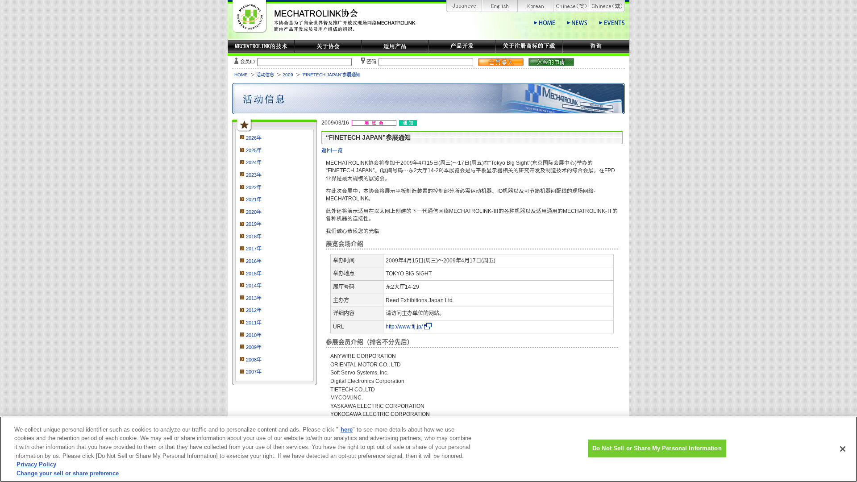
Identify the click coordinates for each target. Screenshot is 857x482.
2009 (288, 74)
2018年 (254, 236)
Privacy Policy (36, 464)
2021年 (254, 199)
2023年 (254, 175)
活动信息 (265, 74)
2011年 (254, 322)
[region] (428, 449)
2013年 (254, 298)
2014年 (254, 285)
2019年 (254, 224)
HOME (241, 74)
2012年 (254, 310)
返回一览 (332, 150)
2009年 (254, 347)
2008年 (254, 359)
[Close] (843, 449)
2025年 (254, 150)
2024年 (254, 162)
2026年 (254, 138)
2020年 (254, 212)
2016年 (254, 261)
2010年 (254, 335)
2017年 (254, 248)
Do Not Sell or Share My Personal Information (657, 448)
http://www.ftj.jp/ (404, 327)
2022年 (254, 187)
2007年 (254, 371)
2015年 (254, 273)
